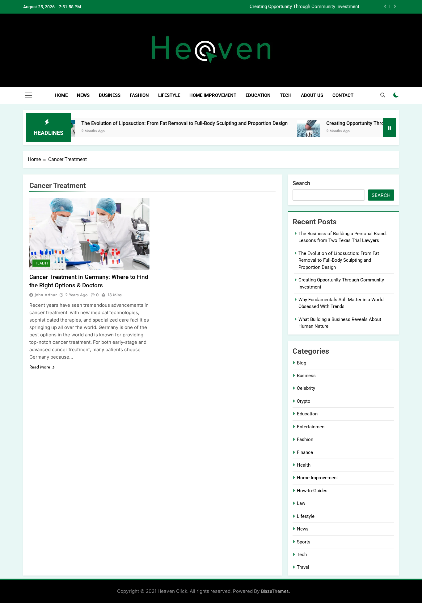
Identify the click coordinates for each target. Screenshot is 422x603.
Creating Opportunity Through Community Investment (304, 6)
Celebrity (306, 388)
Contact (342, 95)
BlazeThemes (275, 591)
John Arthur (46, 295)
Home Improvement (212, 95)
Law (301, 503)
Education (258, 95)
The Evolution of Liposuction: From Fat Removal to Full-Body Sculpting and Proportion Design (168, 123)
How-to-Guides (312, 490)
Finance (305, 452)
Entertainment (311, 427)
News (83, 95)
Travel (303, 567)
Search (301, 183)
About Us (312, 95)
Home (61, 95)
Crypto (303, 401)
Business (109, 95)
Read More (39, 367)
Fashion (139, 95)
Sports (303, 542)
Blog (301, 363)
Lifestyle (169, 95)
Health (41, 263)
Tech (286, 95)
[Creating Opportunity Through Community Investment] (292, 131)
